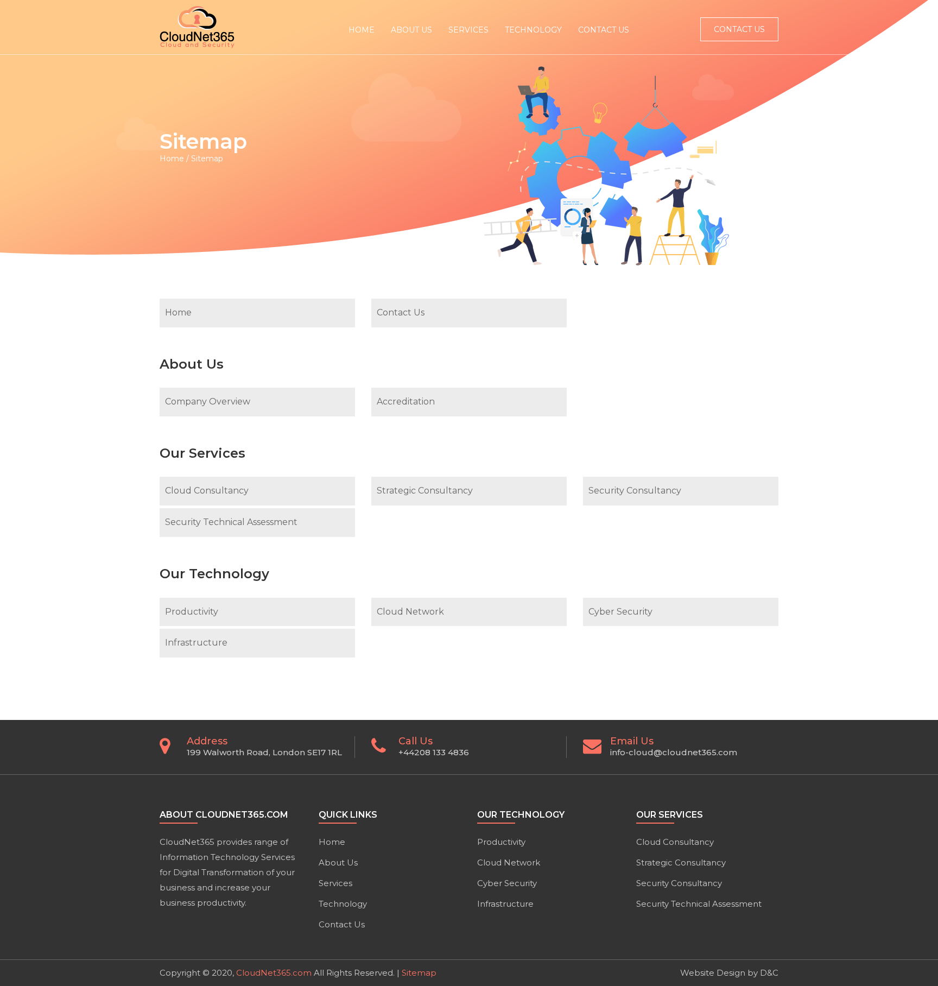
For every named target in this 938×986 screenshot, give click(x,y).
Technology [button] (533, 30)
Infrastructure (196, 642)
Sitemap (419, 973)
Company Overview (207, 401)
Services (335, 883)
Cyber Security (620, 611)
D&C (769, 973)
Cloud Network (410, 611)
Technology (343, 904)
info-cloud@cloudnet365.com (673, 752)
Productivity (191, 611)
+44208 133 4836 (433, 752)
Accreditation (406, 401)
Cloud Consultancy (207, 490)
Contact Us (603, 30)
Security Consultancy (634, 490)
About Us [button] (411, 30)
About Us (338, 862)
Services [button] (468, 30)
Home (361, 30)
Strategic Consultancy (425, 490)
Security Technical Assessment (231, 522)
